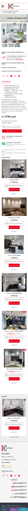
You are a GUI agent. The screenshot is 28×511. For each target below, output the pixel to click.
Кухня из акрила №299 (14, 255)
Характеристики (6, 81)
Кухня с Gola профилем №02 (14, 369)
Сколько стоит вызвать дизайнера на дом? (13, 52)
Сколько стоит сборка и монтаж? (11, 71)
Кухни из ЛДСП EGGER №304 (14, 293)
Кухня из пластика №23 (14, 418)
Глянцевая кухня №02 (14, 217)
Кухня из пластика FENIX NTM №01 (14, 331)
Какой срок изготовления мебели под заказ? (13, 63)
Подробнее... (14, 193)
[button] (3, 33)
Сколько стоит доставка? (9, 67)
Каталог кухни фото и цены (11, 11)
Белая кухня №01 (14, 179)
